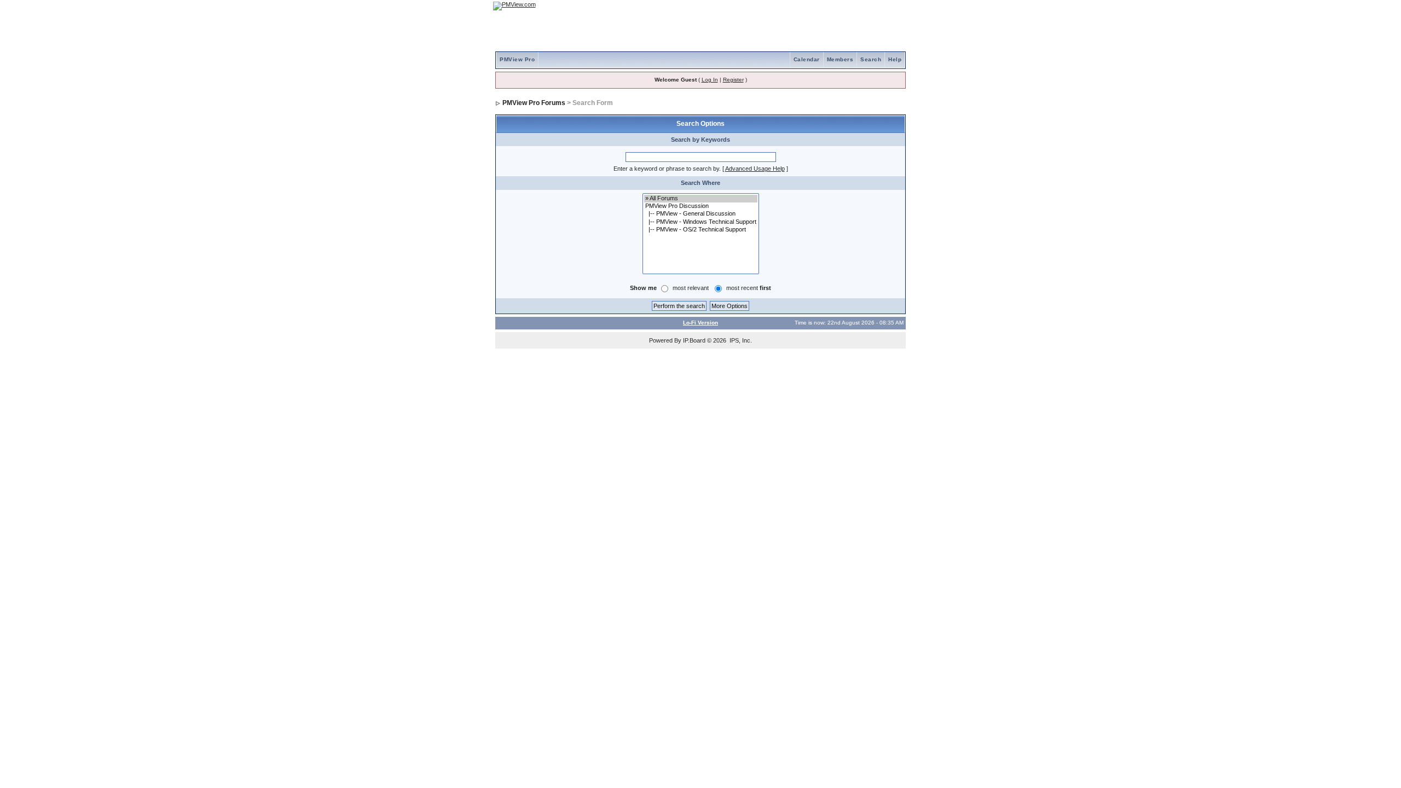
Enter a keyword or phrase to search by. (667, 168)
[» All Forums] (700, 198)
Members (840, 59)
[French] (892, 5)
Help (894, 59)
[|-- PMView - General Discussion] (700, 214)
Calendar (807, 59)
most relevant (691, 288)
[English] (862, 5)
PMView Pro (517, 59)
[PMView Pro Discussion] (700, 206)
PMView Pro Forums (533, 103)
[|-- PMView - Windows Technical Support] (700, 222)
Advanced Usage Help (755, 168)
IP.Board (694, 340)
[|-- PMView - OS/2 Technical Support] (700, 230)
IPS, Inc (740, 340)
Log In (710, 80)
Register (733, 80)
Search (870, 59)
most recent (748, 288)
